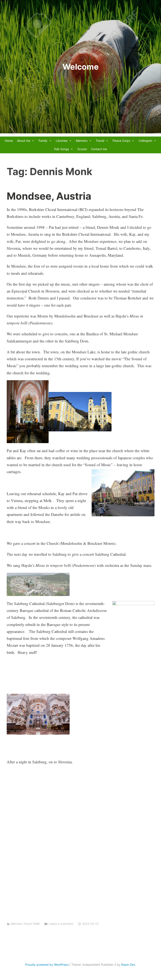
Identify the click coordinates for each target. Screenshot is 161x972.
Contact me (99, 149)
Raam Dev (128, 964)
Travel (100, 140)
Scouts (82, 149)
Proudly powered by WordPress (47, 964)
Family (43, 140)
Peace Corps (121, 140)
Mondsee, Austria (49, 196)
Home (9, 140)
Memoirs (81, 140)
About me (23, 140)
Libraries (62, 140)
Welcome (80, 67)
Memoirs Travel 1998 (25, 923)
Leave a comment (61, 923)
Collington (145, 140)
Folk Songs (61, 149)
